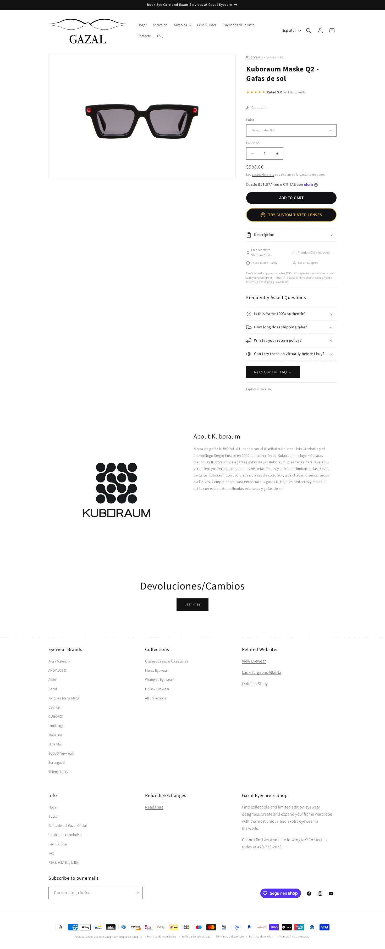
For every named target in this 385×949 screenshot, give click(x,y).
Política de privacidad (196, 937)
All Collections (155, 698)
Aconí (52, 679)
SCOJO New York (61, 753)
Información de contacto (293, 937)
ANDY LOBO (57, 670)
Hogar (53, 807)
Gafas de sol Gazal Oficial (67, 825)
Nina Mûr (55, 744)
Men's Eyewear (156, 670)
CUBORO (55, 716)
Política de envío (260, 937)
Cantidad (252, 143)
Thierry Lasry (58, 771)
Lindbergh (56, 725)
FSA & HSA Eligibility (63, 862)
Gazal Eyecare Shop (99, 937)
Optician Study (255, 684)
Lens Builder (57, 844)
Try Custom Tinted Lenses (295, 215)
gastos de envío (263, 174)
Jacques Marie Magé (64, 698)
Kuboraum (254, 57)
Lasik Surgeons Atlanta (261, 672)
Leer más (192, 604)
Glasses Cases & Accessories (166, 661)
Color (250, 119)
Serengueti (56, 762)
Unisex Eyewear (157, 689)
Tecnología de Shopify (127, 937)
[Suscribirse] (136, 893)
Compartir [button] (259, 107)
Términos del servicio (230, 937)
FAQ (51, 853)
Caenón (54, 707)
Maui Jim (55, 735)
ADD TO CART (291, 198)
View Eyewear (254, 661)
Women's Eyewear (159, 679)
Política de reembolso (64, 835)
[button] (182, 25)
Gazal (52, 689)
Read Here (154, 807)
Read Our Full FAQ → (273, 372)
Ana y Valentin (59, 661)
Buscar (53, 816)
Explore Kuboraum (258, 389)
